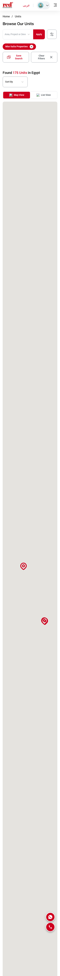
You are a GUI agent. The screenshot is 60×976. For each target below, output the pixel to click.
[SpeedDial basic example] (50, 917)
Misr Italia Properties (16, 46)
